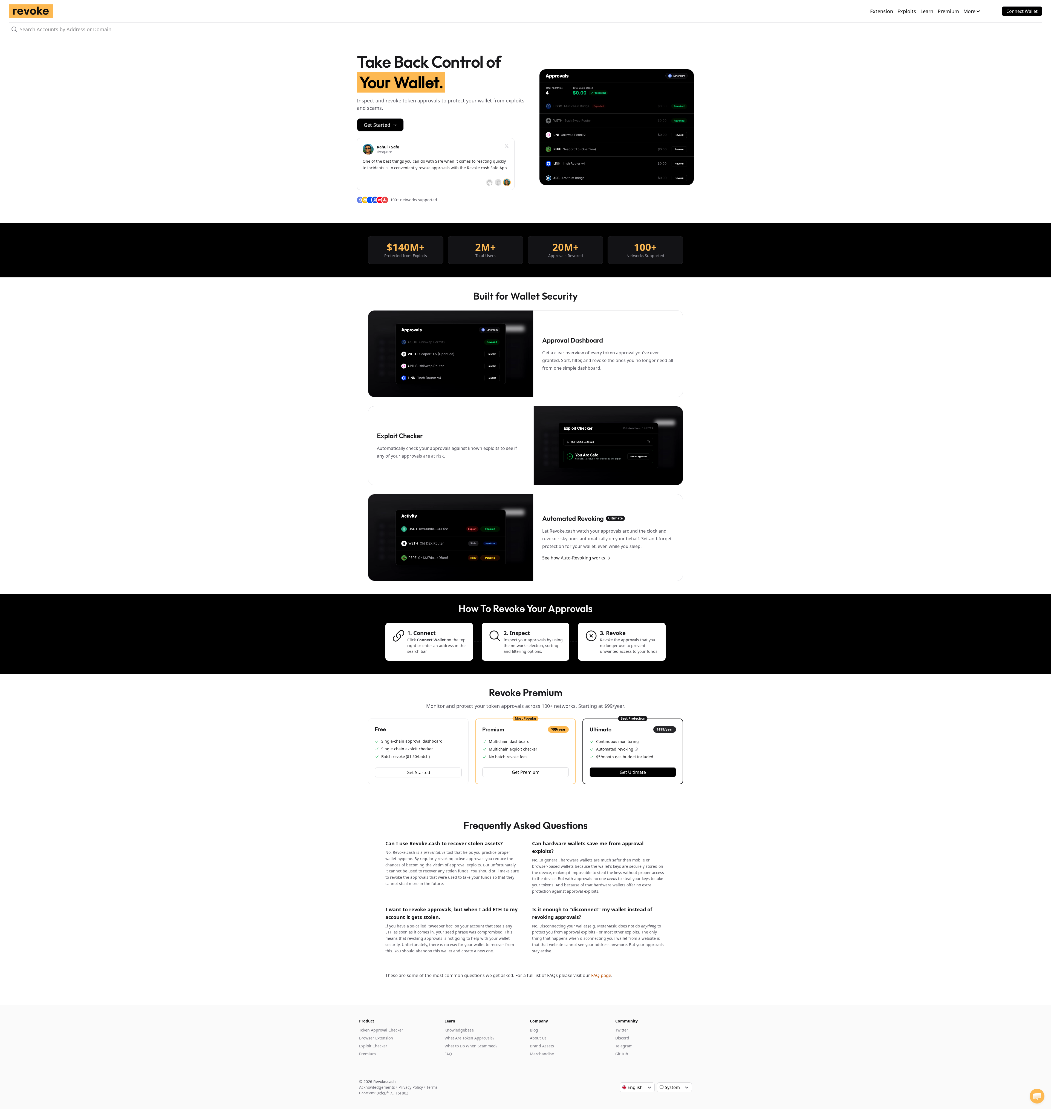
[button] (1037, 1096)
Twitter (621, 1030)
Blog (534, 1030)
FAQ (448, 1053)
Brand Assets (542, 1045)
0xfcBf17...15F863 (392, 1093)
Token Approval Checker (381, 1030)
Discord (622, 1038)
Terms (432, 1087)
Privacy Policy (411, 1087)
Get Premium (525, 772)
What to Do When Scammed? (470, 1045)
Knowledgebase (459, 1030)
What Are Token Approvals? (469, 1038)
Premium (948, 11)
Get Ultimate (633, 772)
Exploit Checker (373, 1045)
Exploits (906, 11)
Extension (881, 11)
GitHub (621, 1053)
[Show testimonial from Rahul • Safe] (507, 182)
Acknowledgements (377, 1087)
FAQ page (601, 975)
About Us (538, 1038)
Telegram (624, 1045)
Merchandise (542, 1053)
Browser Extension (376, 1038)
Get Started (377, 125)
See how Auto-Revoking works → (576, 558)
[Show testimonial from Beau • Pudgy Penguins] (489, 182)
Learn (926, 11)
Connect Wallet (1022, 11)
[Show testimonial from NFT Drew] (498, 182)
